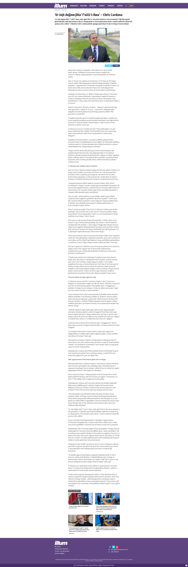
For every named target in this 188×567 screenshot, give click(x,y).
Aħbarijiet (74, 6)
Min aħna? (58, 546)
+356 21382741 (115, 552)
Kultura (83, 6)
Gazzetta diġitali (59, 553)
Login (131, 5)
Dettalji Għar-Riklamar (61, 549)
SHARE (116, 65)
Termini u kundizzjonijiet (62, 551)
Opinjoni (92, 6)
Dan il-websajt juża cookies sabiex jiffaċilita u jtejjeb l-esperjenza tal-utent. (94, 565)
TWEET (109, 65)
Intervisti (64, 10)
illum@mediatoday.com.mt (119, 549)
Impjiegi (111, 6)
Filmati (102, 6)
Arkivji (120, 6)
